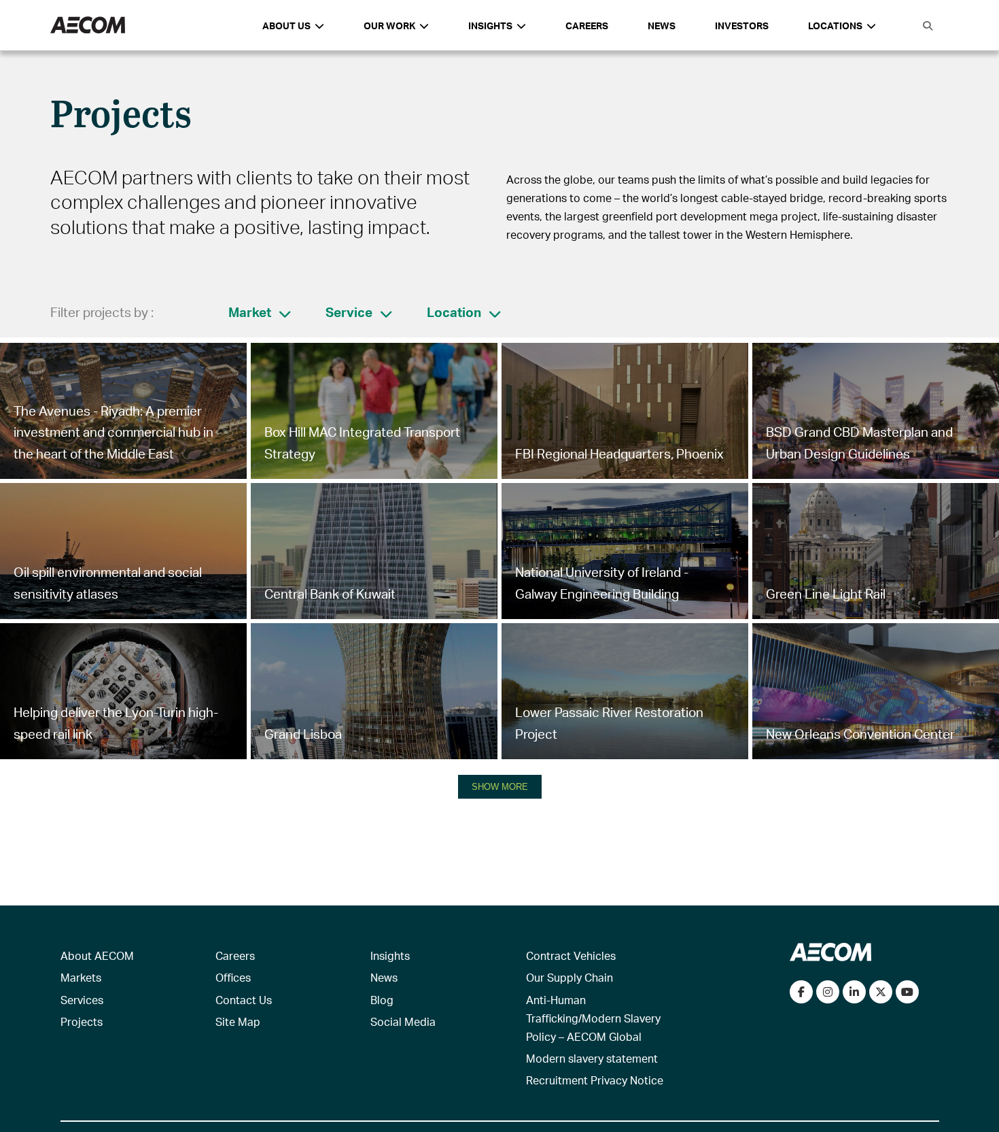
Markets (80, 977)
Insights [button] (490, 25)
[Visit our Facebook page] (801, 991)
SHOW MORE (500, 787)
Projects (81, 1021)
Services (81, 1000)
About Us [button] (286, 25)
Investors (742, 25)
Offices (233, 977)
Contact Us (243, 1000)
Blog (381, 1000)
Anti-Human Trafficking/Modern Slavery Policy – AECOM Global (593, 1018)
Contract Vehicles (571, 955)
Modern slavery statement (592, 1058)
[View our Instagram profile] (827, 991)
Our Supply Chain (569, 977)
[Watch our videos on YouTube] (907, 991)
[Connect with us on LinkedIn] (854, 991)
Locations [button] (835, 25)
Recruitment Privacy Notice (594, 1080)
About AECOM (97, 955)
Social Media (403, 1021)
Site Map (237, 1021)
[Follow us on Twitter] (880, 991)
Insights (390, 955)
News (662, 25)
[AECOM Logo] (87, 25)
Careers (586, 25)
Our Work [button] (389, 25)
